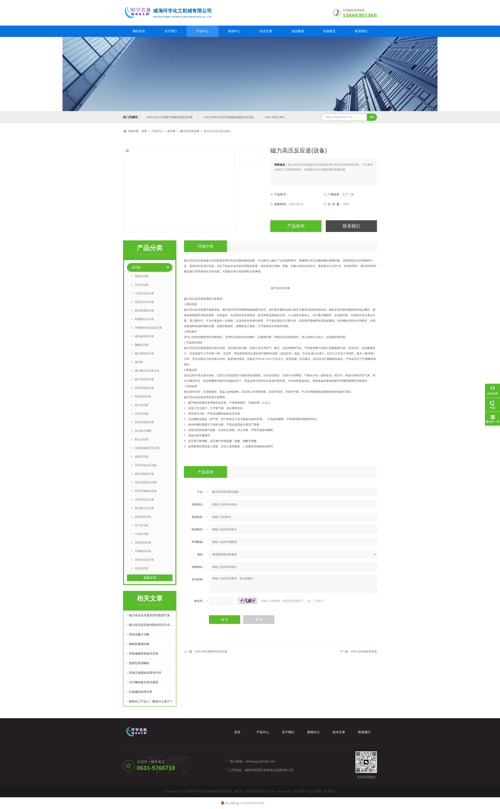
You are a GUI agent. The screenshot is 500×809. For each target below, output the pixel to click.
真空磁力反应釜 (144, 508)
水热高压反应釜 (144, 499)
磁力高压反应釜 (189, 131)
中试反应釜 (141, 533)
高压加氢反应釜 (144, 387)
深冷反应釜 (141, 413)
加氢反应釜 (141, 276)
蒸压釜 (139, 362)
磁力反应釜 (141, 405)
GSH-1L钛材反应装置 (364, 651)
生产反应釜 (141, 525)
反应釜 (171, 131)
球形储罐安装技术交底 (143, 653)
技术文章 (266, 31)
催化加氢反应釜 (144, 473)
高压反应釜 (141, 284)
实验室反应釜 (143, 542)
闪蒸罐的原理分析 (140, 691)
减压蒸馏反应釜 (144, 336)
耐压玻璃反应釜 (144, 310)
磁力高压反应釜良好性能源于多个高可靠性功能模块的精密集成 (151, 615)
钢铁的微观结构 (139, 644)
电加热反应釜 (143, 396)
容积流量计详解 (139, 634)
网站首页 (139, 31)
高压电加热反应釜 (146, 482)
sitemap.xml (284, 791)
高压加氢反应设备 (146, 465)
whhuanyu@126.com (260, 761)
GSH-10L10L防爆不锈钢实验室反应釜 (169, 117)
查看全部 (150, 577)
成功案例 (297, 31)
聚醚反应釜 (141, 344)
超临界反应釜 (143, 516)
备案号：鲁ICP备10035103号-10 (254, 791)
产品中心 (202, 31)
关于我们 (170, 31)
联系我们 (361, 31)
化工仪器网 (314, 791)
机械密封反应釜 (144, 319)
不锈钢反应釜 (143, 551)
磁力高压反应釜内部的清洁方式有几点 (151, 624)
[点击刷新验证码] (247, 601)
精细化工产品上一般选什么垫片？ (151, 701)
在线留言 (329, 31)
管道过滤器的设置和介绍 (145, 672)
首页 (144, 131)
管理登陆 (329, 791)
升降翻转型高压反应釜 (148, 327)
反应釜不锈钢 (143, 430)
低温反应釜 (141, 568)
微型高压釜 (141, 456)
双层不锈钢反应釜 (146, 490)
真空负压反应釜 (144, 559)
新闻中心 (234, 31)
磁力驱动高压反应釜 (147, 370)
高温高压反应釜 (144, 301)
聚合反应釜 (141, 439)
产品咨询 (295, 226)
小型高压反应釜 (144, 293)
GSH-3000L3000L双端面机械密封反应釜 (229, 117)
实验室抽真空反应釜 (147, 448)
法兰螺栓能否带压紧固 (143, 682)
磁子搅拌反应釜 (144, 353)
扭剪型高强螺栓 (139, 663)
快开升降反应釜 (144, 422)
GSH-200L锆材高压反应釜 (211, 651)
